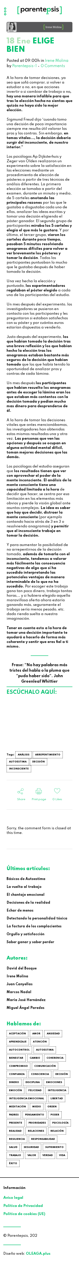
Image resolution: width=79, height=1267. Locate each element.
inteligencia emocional (26, 1098)
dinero (14, 1082)
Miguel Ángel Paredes (25, 1008)
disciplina (32, 1082)
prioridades (37, 1123)
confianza (17, 1074)
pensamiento (34, 1115)
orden (52, 1106)
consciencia (40, 1074)
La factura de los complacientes (34, 926)
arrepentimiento (47, 754)
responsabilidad (43, 1139)
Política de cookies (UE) (24, 1214)
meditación (17, 1106)
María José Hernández (26, 1000)
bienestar (16, 1058)
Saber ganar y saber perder (30, 942)
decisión (38, 761)
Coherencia (55, 1058)
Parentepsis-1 (24, 66)
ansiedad (53, 1033)
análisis (23, 754)
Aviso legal (13, 1198)
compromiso (18, 1066)
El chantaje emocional (26, 895)
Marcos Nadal (19, 992)
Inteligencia (57, 1090)
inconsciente (19, 768)
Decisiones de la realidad (28, 903)
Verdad (47, 1155)
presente (15, 1123)
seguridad (31, 1147)
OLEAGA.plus (38, 1254)
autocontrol (19, 1050)
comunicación (45, 1066)
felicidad (34, 1090)
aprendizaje (18, 1041)
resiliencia (17, 1139)
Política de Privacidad (23, 1206)
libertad (56, 1098)
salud (13, 1147)
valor (31, 1155)
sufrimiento (54, 1147)
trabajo (15, 1155)
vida (62, 1155)
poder (54, 1115)
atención (40, 1041)
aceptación (17, 1033)
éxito (13, 1163)
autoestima (18, 761)
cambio (35, 1058)
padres (14, 1115)
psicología (60, 1123)
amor (36, 1033)
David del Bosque (22, 968)
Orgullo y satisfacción (25, 934)
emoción (15, 1090)
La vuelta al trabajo (24, 887)
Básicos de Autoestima (26, 879)
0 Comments (53, 66)
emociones (54, 1082)
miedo (36, 1106)
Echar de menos (20, 910)
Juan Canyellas (19, 984)
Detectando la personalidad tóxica (37, 918)
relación (57, 1131)
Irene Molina (56, 61)
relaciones (36, 1131)
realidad (15, 1131)
